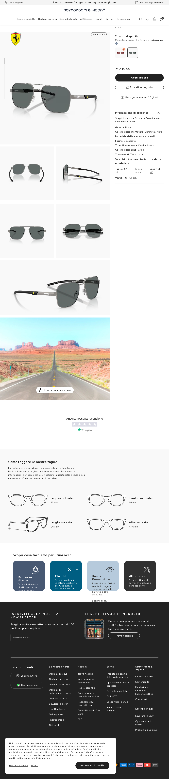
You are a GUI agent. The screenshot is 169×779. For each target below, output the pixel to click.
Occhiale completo (117, 691)
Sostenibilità (142, 682)
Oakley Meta (56, 714)
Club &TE (112, 696)
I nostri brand (56, 719)
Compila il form (29, 675)
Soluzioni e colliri (58, 703)
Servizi (109, 19)
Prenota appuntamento (152, 2)
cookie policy (16, 758)
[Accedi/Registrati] (154, 19)
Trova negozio (16, 2)
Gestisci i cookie (18, 765)
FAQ (80, 719)
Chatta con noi (29, 685)
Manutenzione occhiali (114, 709)
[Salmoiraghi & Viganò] (84, 10)
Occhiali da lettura (59, 684)
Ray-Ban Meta (57, 709)
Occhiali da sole (58, 673)
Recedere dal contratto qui (85, 703)
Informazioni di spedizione (86, 681)
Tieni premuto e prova (57, 390)
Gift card (54, 725)
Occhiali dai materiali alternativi (60, 691)
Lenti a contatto (58, 698)
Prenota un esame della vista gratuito (117, 675)
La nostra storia (144, 676)
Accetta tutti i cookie (92, 765)
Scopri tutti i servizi (117, 701)
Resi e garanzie (86, 687)
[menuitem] (26, 19)
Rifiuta (34, 765)
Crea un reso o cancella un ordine (88, 695)
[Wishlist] (147, 19)
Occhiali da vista (58, 679)
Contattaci (141, 699)
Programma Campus (146, 729)
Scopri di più (155, 170)
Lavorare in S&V (144, 715)
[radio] (120, 53)
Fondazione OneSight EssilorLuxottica (144, 691)
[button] (161, 19)
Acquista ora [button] (139, 77)
